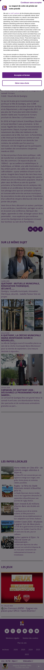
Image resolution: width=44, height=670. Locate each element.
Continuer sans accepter (31, 2)
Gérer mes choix (22, 83)
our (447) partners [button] (14, 13)
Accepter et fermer (22, 75)
